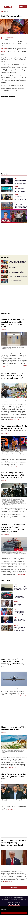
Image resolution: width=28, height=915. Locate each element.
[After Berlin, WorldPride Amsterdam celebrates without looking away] (4, 281)
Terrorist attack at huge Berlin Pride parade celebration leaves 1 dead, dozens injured (14, 428)
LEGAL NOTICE (17, 902)
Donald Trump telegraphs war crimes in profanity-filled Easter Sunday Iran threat (14, 842)
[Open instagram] (18, 905)
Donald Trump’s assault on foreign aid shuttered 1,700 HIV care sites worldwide (12, 475)
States (15, 203)
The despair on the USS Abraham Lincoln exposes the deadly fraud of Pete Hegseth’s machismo (20, 589)
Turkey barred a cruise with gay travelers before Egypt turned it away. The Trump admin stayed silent (13, 528)
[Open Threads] (15, 905)
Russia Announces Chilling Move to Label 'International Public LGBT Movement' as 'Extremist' (17, 272)
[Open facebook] (9, 905)
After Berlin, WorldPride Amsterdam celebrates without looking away (17, 282)
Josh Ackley (4, 781)
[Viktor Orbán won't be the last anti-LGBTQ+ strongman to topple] (14, 791)
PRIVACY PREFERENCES (22, 899)
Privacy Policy (20, 908)
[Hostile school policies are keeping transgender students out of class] (7, 627)
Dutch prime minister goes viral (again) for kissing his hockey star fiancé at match (19, 613)
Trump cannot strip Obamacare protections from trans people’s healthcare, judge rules (20, 190)
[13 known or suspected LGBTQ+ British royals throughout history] (4, 276)
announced (4, 51)
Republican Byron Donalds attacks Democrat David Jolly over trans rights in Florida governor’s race (20, 605)
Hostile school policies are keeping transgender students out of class (20, 629)
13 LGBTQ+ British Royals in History (18, 276)
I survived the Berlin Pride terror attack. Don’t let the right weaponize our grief (12, 375)
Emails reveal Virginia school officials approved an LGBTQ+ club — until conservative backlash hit (20, 207)
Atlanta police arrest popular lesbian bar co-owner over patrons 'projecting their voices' (20, 597)
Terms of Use (3, 909)
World (6, 11)
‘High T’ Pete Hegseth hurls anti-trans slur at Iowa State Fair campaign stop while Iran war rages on (20, 199)
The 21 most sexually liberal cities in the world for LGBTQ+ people (17, 261)
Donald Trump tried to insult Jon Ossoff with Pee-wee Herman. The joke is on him (19, 621)
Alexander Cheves (5, 381)
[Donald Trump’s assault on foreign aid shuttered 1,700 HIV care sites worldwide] (14, 490)
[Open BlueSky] (12, 905)
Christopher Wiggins (5, 433)
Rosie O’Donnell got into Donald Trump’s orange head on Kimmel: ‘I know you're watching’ (20, 182)
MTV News (4, 48)
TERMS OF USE (11, 902)
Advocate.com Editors (9, 37)
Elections (16, 601)
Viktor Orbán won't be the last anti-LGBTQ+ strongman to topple (13, 776)
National (16, 186)
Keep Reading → (14, 419)
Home (2, 11)
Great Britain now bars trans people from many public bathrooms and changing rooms (13, 323)
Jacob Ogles (4, 480)
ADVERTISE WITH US (6, 899)
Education (16, 625)
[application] (14, 216)
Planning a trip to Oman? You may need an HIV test (13, 728)
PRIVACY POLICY (14, 899)
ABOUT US (11, 897)
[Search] (17, 6)
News (15, 593)
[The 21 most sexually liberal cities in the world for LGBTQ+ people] (4, 261)
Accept (14, 913)
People (15, 609)
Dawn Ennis (4, 329)
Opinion (15, 178)
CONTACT (6, 897)
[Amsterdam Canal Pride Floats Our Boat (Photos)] (4, 266)
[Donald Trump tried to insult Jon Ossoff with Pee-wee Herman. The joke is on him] (7, 619)
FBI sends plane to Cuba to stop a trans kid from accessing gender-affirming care (12, 662)
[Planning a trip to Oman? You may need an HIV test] (14, 742)
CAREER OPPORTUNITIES (18, 897)
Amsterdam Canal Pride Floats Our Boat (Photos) (17, 266)
